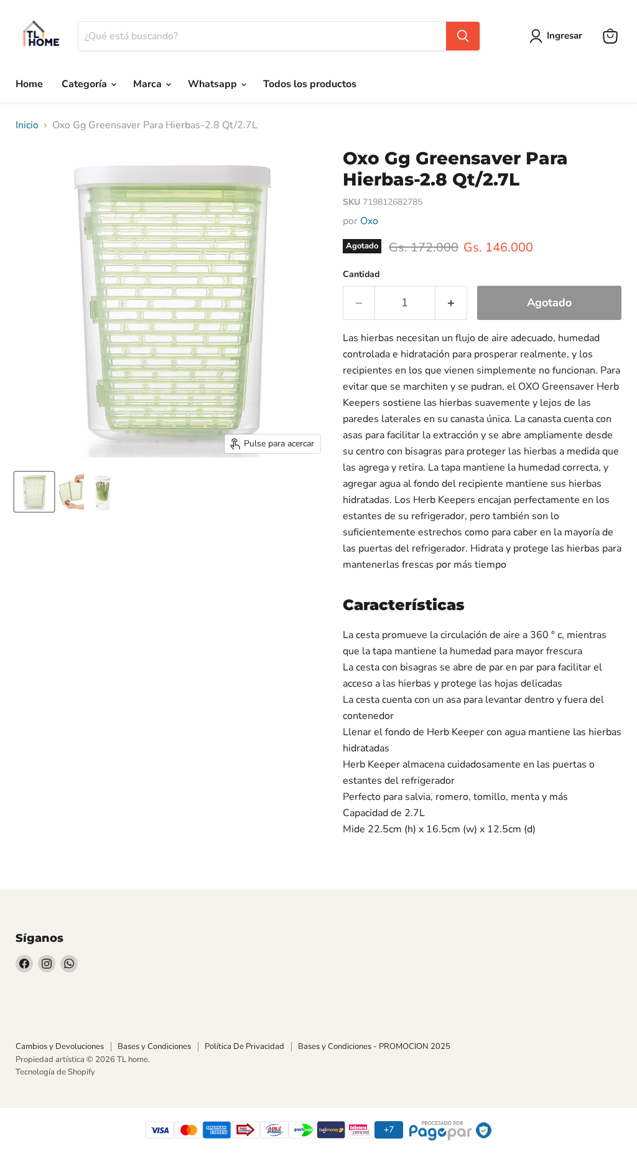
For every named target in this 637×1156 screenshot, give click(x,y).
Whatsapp (213, 84)
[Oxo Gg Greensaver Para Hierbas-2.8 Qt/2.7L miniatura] (34, 492)
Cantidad (361, 275)
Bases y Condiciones (154, 1046)
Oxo (369, 221)
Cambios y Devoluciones (60, 1046)
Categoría (85, 84)
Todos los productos (309, 84)
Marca (148, 84)
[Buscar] (463, 36)
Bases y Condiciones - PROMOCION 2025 (374, 1046)
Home (29, 84)
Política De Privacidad (244, 1046)
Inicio (27, 125)
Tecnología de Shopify (55, 1072)
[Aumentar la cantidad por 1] (451, 303)
